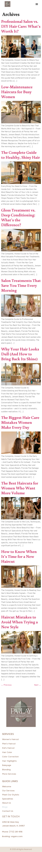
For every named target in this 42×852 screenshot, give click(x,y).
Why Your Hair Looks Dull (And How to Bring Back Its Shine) (20, 353)
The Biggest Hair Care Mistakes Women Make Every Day (20, 422)
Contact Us (7, 811)
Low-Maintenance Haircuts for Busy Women (17, 91)
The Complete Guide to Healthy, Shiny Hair (20, 155)
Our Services (8, 790)
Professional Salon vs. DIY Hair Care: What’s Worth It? (20, 26)
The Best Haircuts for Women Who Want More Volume (19, 487)
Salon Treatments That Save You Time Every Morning (21, 285)
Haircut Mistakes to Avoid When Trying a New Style (19, 621)
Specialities (7, 798)
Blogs (4, 807)
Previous (6, 685)
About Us (6, 803)
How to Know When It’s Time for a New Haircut (19, 556)
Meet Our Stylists (10, 794)
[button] (37, 4)
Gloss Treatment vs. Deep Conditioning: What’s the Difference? (18, 217)
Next (37, 685)
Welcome (6, 786)
